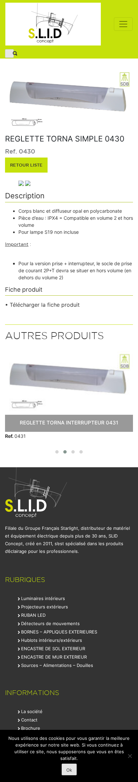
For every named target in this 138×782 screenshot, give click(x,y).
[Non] (129, 756)
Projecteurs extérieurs (44, 606)
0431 (15, 436)
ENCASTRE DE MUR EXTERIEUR (54, 657)
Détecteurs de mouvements (50, 623)
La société (32, 711)
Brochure (30, 728)
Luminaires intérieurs (43, 598)
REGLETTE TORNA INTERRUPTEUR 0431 (69, 422)
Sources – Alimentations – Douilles (57, 665)
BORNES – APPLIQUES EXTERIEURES (59, 631)
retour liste (26, 165)
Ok (69, 770)
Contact (29, 719)
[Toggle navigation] (123, 24)
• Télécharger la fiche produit (42, 304)
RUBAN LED (33, 615)
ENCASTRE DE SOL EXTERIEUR (53, 648)
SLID (53, 24)
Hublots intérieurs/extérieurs (51, 640)
